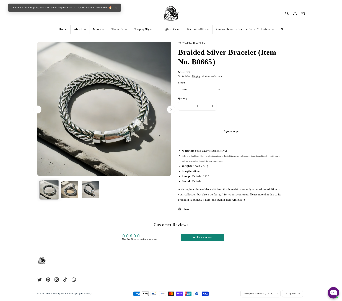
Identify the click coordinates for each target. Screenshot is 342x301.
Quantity (183, 98)
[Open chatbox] (333, 293)
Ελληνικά (291, 293)
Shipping (196, 76)
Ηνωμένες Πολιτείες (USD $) (258, 293)
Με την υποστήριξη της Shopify (76, 293)
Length (181, 82)
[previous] (37, 109)
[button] (116, 8)
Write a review (202, 237)
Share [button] (186, 209)
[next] (171, 109)
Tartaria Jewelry (52, 293)
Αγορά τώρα (232, 131)
